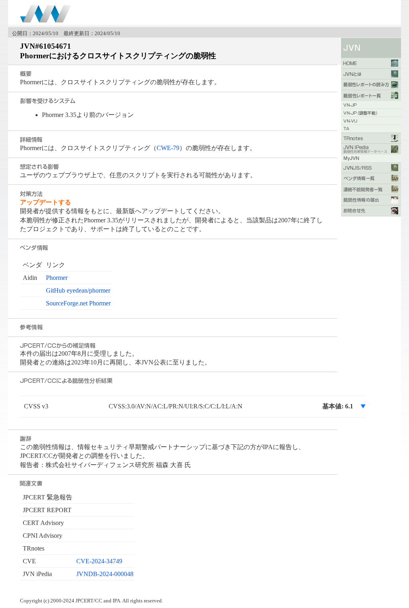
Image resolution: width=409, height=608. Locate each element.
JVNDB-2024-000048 (104, 573)
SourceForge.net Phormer (78, 303)
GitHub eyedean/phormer (78, 290)
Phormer (57, 277)
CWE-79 (168, 148)
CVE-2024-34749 (99, 561)
